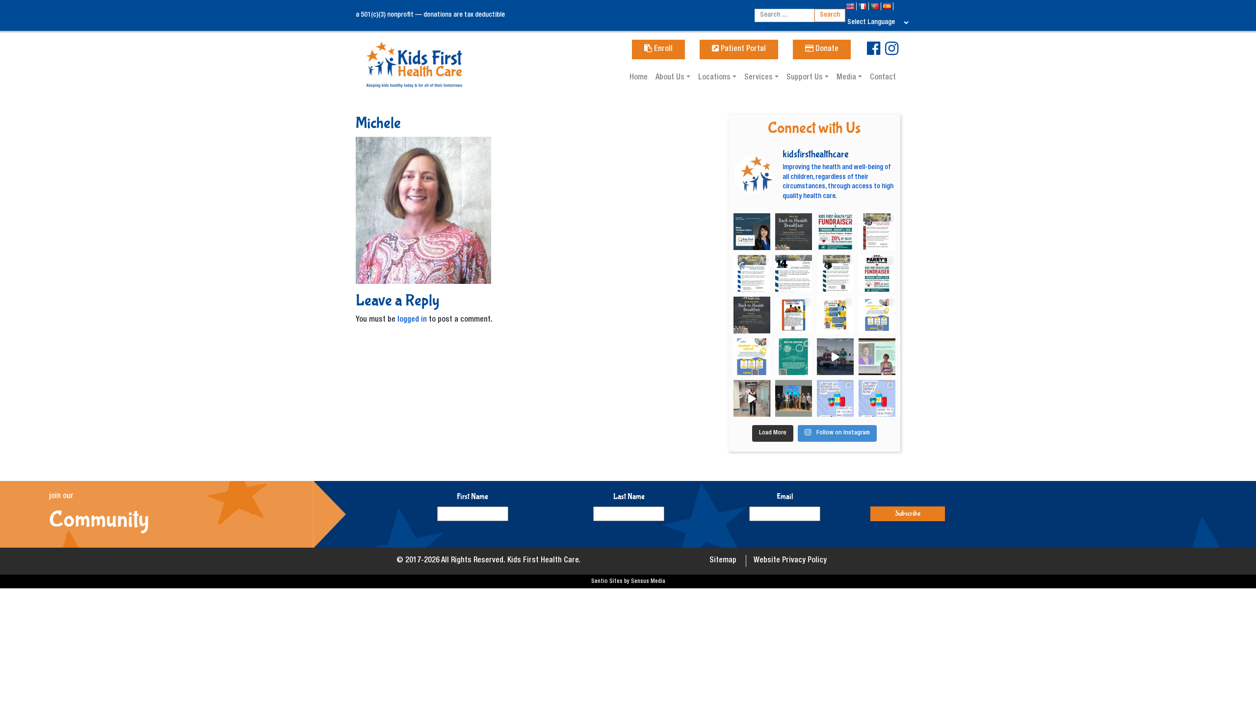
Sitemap (722, 561)
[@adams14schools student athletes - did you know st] (793, 273)
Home (638, 78)
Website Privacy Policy (790, 561)
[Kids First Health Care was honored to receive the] (793, 398)
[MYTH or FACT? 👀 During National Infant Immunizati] (751, 398)
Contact (883, 78)
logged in (412, 320)
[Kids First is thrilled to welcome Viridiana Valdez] (751, 231)
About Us (670, 78)
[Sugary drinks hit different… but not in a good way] (877, 398)
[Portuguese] (875, 6)
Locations (715, 78)
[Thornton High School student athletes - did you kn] (751, 273)
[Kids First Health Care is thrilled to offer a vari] (793, 315)
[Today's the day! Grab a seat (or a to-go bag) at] (835, 231)
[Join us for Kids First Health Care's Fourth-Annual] (793, 231)
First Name (472, 496)
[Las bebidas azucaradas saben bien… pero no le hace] (835, 398)
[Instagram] (892, 52)
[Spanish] (887, 6)
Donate (825, 49)
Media (847, 78)
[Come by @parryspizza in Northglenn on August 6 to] (877, 273)
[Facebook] (873, 52)
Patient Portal (742, 49)
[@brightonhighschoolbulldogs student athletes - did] (877, 231)
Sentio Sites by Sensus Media (628, 581)
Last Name (629, 496)
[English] (851, 6)
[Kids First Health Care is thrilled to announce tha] (877, 356)
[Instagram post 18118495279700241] (751, 315)
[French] (863, 6)
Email (785, 496)
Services (759, 78)
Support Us (805, 78)
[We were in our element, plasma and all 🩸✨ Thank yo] (835, 356)
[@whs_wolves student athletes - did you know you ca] (835, 273)
